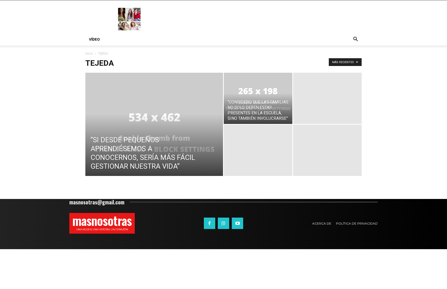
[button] (355, 39)
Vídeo (94, 39)
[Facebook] (209, 223)
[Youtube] (237, 223)
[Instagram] (223, 223)
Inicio (89, 53)
